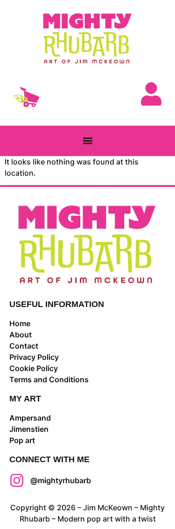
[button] (87, 141)
